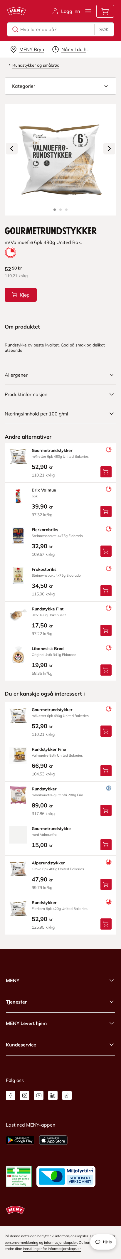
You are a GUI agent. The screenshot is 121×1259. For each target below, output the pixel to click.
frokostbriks (44, 569)
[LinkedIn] (53, 1095)
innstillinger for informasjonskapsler (52, 1248)
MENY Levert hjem (26, 1023)
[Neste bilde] (109, 148)
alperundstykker (48, 863)
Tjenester (16, 1002)
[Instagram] (24, 1095)
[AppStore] (53, 1140)
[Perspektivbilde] (66, 209)
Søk (104, 29)
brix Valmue (44, 490)
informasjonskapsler (60, 1242)
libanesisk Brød (48, 648)
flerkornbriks (45, 529)
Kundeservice (21, 1045)
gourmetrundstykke (51, 828)
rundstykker (44, 789)
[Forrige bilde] (12, 148)
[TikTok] (67, 1095)
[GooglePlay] (20, 1140)
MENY (12, 980)
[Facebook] (10, 1095)
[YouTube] (38, 1095)
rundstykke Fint (47, 609)
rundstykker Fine (49, 749)
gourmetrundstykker (52, 450)
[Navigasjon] (88, 11)
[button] (60, 86)
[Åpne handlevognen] (105, 11)
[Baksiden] (60, 209)
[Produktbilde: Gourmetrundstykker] (54, 209)
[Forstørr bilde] (60, 160)
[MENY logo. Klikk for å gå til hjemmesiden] (16, 11)
